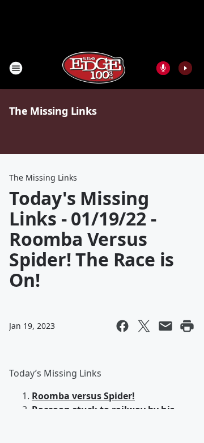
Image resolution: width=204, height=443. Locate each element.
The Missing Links (53, 111)
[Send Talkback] (163, 68)
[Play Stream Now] (185, 68)
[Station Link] (94, 67)
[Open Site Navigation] (16, 68)
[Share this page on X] (144, 326)
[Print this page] (187, 326)
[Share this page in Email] (165, 326)
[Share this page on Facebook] (122, 326)
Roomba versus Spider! (83, 396)
